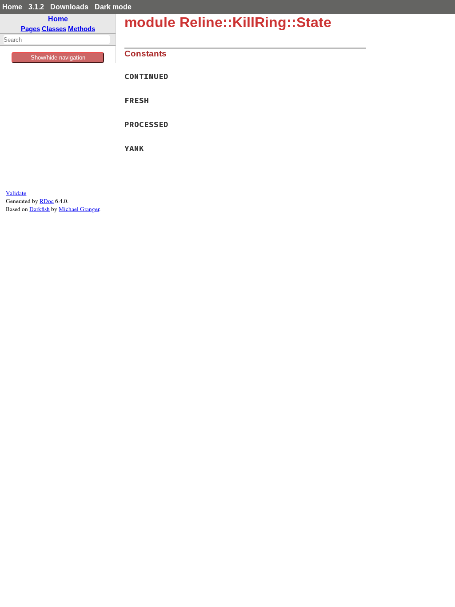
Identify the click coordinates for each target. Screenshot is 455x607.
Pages (30, 28)
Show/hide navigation (58, 57)
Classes (54, 28)
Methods (81, 28)
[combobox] (57, 39)
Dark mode (113, 7)
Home (12, 7)
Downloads (69, 7)
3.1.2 (36, 7)
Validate (16, 193)
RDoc (47, 201)
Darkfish (39, 209)
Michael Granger (79, 209)
